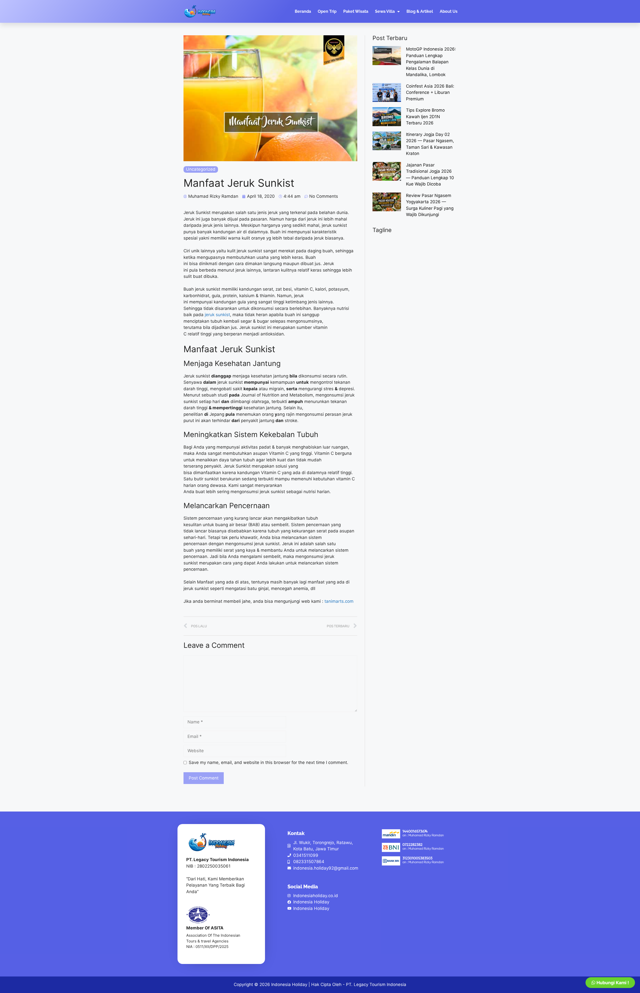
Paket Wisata (355, 11)
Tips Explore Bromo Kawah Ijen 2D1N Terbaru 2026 (425, 116)
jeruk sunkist (217, 314)
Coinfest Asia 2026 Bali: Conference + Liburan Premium (430, 92)
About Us (449, 11)
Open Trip (327, 11)
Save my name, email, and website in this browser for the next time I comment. (268, 762)
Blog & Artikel (419, 11)
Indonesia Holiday (289, 984)
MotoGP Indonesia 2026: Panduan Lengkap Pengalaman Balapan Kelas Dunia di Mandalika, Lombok (431, 62)
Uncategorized (201, 169)
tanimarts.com (339, 601)
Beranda (303, 11)
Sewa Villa (385, 11)
